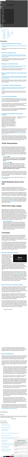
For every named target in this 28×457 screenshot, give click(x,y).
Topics (12, 31)
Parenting (8, 33)
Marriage (3, 16)
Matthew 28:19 (13, 201)
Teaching (1, 6)
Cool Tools (3, 11)
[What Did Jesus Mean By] (5, 423)
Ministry (8, 31)
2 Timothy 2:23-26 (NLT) (7, 221)
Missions (8, 32)
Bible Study (3, 9)
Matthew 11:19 (11, 198)
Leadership (3, 15)
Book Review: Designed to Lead (9, 52)
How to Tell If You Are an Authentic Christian (12, 284)
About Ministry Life (4, 4)
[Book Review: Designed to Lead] (6, 446)
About (1, 3)
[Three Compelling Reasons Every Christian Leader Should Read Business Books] (11, 443)
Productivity (8, 34)
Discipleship (3, 13)
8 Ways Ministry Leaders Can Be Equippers (11, 85)
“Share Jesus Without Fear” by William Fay (9, 408)
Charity (2, 10)
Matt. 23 (8, 130)
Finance (2, 14)
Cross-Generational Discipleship (9, 96)
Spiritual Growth (9, 35)
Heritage (3, 99)
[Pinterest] (10, 456)
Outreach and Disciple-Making (19, 98)
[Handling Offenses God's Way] (5, 429)
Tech (7, 37)
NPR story (18, 295)
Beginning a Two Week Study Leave (10, 63)
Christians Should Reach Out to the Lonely (11, 43)
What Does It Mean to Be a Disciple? (10, 252)
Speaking (1, 24)
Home (2, 28)
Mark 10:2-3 (5, 156)
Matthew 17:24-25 (6, 162)
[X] (7, 456)
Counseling (3, 12)
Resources (1, 26)
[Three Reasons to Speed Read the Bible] (6, 449)
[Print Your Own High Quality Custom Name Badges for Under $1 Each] (10, 437)
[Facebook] (4, 456)
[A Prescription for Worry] (5, 440)
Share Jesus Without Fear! (8, 353)
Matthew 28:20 (18, 273)
